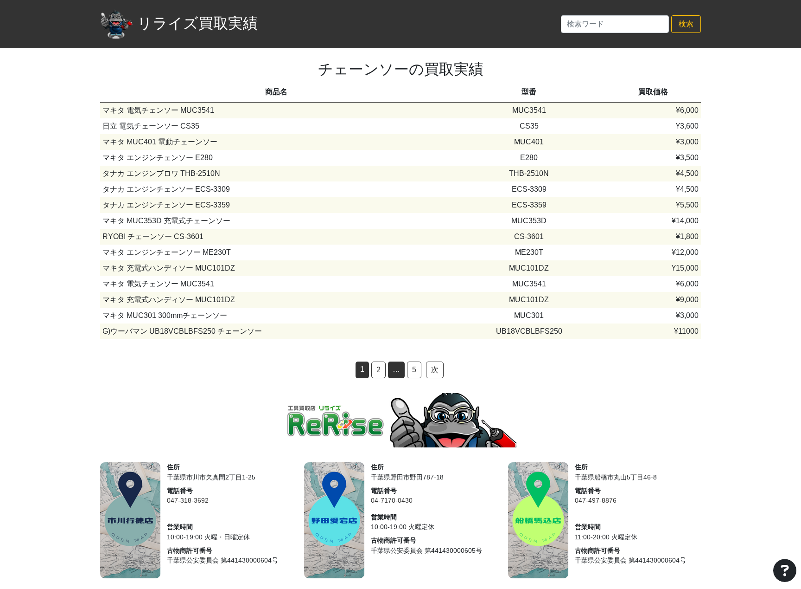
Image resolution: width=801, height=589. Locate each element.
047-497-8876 (596, 500)
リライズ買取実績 (197, 23)
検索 (686, 24)
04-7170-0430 (392, 500)
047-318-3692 (188, 500)
